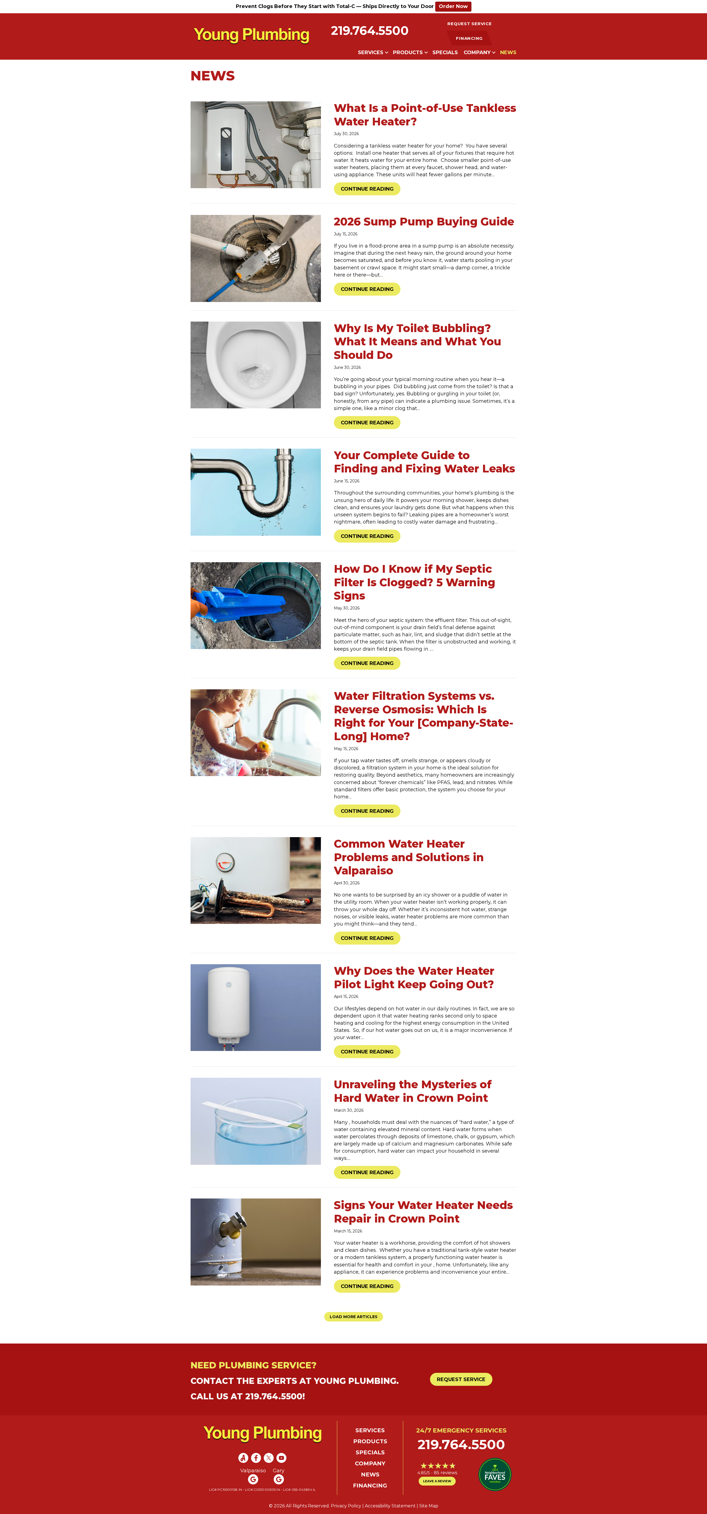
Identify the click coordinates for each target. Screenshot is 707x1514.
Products (408, 52)
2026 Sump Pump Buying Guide (424, 221)
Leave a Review (437, 1481)
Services (370, 52)
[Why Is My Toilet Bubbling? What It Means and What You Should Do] (256, 365)
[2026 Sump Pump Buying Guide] (256, 258)
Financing (370, 1485)
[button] (386, 52)
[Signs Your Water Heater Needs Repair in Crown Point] (256, 1242)
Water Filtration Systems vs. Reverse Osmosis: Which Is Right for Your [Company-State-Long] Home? (423, 716)
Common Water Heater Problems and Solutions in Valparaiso (409, 857)
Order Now (453, 6)
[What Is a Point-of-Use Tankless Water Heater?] (256, 144)
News (508, 52)
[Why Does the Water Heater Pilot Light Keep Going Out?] (256, 1007)
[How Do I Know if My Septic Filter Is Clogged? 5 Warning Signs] (256, 605)
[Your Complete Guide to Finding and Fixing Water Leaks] (256, 492)
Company (477, 52)
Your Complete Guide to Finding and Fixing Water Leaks (424, 462)
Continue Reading (370, 189)
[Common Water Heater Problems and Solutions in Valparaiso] (256, 880)
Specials (445, 52)
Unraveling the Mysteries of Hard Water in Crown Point (413, 1091)
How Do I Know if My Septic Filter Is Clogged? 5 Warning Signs (414, 582)
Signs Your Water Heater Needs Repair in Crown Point (423, 1211)
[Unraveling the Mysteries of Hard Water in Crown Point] (256, 1121)
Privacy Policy (346, 1505)
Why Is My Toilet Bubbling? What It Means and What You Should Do (417, 342)
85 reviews (445, 1472)
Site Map (428, 1505)
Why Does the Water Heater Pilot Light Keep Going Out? (414, 977)
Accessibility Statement (390, 1505)
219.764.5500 (370, 30)
